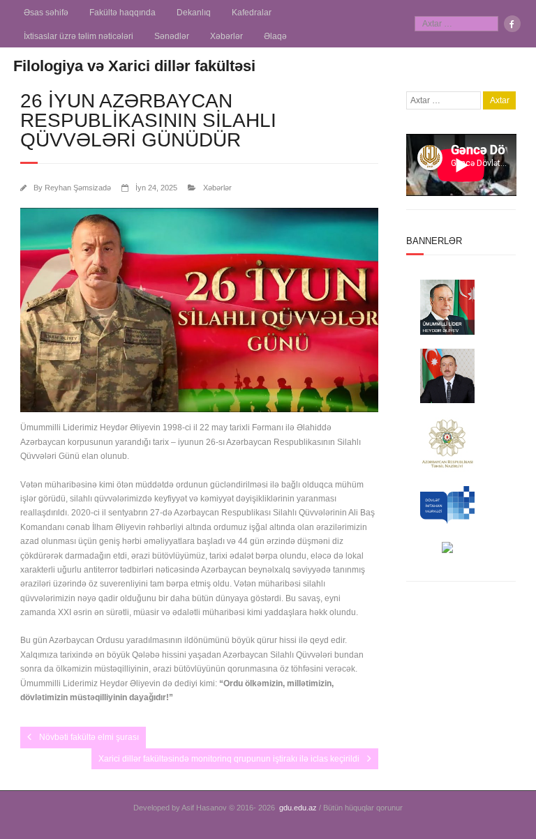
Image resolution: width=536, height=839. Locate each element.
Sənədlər (171, 36)
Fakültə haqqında (122, 12)
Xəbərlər (226, 36)
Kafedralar (251, 12)
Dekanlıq (194, 12)
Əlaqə (275, 36)
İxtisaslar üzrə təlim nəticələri (78, 36)
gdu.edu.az (298, 807)
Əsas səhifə (46, 12)
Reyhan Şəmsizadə (78, 187)
